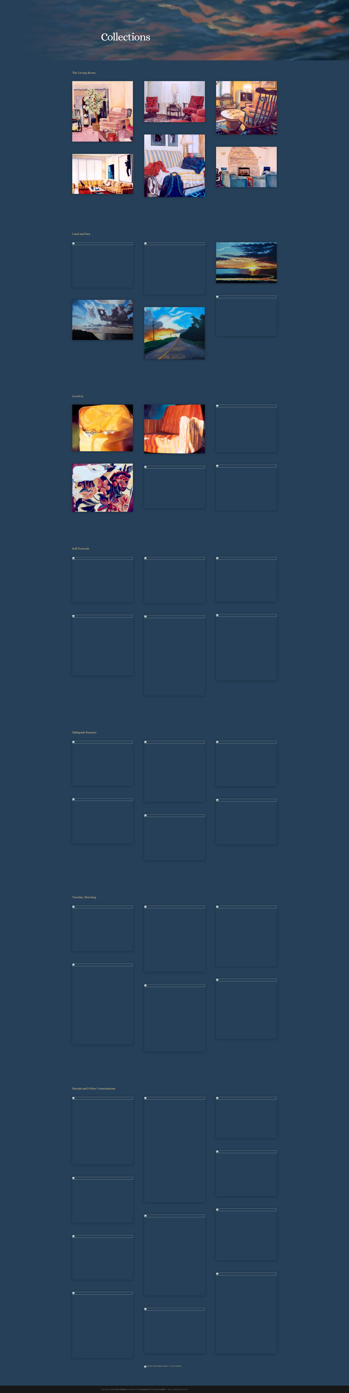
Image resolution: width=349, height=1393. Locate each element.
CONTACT (188, 6)
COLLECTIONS (164, 6)
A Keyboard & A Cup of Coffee (152, 1389)
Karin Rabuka (121, 1389)
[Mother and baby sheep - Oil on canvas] (162, 1365)
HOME (152, 6)
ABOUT (178, 6)
